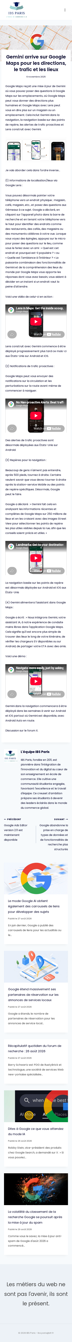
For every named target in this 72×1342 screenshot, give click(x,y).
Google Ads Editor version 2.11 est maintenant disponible (15, 830)
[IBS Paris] (16, 10)
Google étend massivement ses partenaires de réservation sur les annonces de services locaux (33, 994)
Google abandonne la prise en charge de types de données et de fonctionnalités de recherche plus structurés (54, 834)
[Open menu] (65, 9)
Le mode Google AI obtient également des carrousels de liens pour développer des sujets (34, 906)
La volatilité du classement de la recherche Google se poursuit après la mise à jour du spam (35, 1217)
